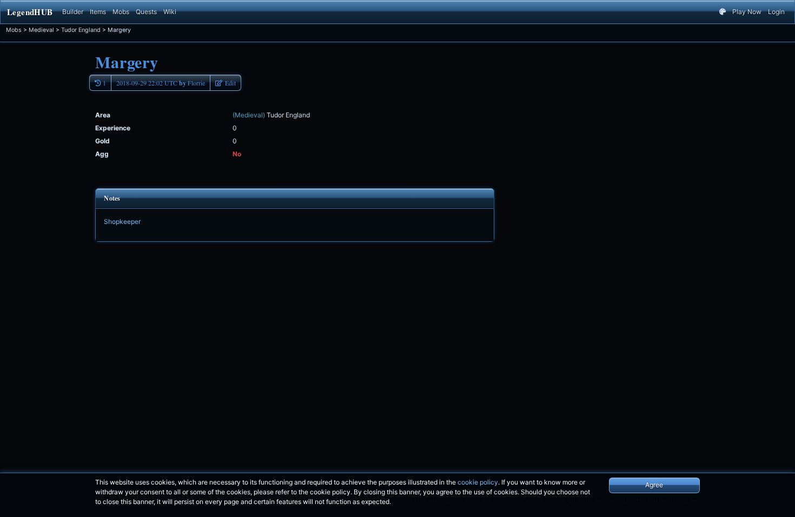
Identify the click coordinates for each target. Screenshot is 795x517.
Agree (654, 485)
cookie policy (478, 482)
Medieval (41, 30)
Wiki (169, 12)
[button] (225, 83)
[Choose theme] (722, 12)
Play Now (746, 12)
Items (98, 12)
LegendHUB (29, 12)
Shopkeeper (122, 221)
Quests (146, 12)
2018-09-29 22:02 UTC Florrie (160, 83)
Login (776, 12)
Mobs (120, 12)
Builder (72, 12)
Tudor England (81, 30)
